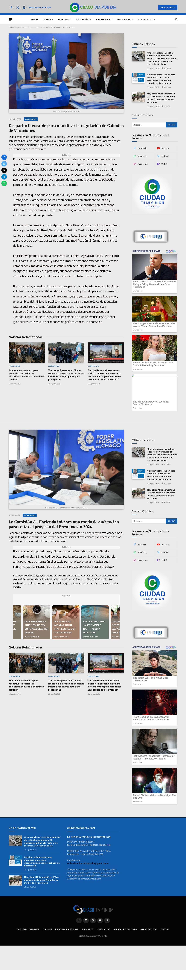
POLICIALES (124, 19)
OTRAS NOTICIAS (148, 929)
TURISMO (47, 929)
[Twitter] (4, 163)
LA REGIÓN (82, 19)
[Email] (4, 170)
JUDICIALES (87, 929)
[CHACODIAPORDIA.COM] (93, 7)
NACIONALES (103, 19)
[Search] (176, 19)
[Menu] (10, 19)
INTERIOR (63, 19)
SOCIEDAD (22, 929)
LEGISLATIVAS (31, 119)
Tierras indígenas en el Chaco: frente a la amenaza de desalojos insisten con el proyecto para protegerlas (66, 375)
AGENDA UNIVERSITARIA (125, 929)
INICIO (34, 19)
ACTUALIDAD (145, 19)
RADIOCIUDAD (168, 7)
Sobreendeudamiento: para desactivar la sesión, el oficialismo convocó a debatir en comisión (26, 375)
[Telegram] (4, 177)
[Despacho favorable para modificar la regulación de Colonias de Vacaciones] (66, 71)
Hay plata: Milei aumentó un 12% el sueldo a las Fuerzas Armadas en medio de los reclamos (161, 98)
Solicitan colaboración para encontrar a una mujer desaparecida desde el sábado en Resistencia (161, 79)
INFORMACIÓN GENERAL (67, 929)
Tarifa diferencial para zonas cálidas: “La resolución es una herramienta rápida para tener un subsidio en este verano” (104, 375)
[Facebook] (4, 157)
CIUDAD (46, 19)
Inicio (11, 27)
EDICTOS (165, 929)
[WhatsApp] (4, 183)
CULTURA (34, 929)
